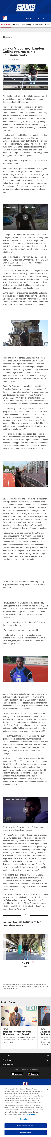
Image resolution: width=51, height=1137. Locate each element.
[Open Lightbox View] (25, 951)
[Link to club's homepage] (5, 17)
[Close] (47, 1089)
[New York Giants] (25, 1085)
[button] (25, 217)
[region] (25, 1111)
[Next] (33, 962)
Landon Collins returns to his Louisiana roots (22, 923)
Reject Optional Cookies (25, 1126)
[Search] (43, 18)
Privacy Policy (31, 1114)
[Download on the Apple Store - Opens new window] (17, 1074)
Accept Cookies (25, 1132)
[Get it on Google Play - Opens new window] (33, 1075)
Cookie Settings (25, 1119)
